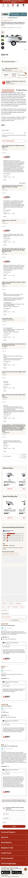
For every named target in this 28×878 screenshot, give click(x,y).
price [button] (3, 606)
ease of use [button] (4, 610)
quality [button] (22, 606)
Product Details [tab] (8, 90)
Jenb (3, 252)
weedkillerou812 (6, 432)
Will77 (3, 284)
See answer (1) (22, 183)
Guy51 (3, 148)
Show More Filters (5, 613)
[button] (17, 2)
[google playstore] (17, 872)
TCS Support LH (6, 308)
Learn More (13, 2)
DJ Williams (4, 346)
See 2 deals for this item (9, 61)
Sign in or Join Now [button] (10, 83)
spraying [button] (4, 603)
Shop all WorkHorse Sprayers (7, 20)
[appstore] (5, 872)
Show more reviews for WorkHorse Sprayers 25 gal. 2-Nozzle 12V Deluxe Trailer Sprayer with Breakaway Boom (14, 801)
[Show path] (6, 17)
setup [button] (8, 606)
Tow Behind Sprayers (13, 17)
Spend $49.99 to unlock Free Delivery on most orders (14, 1)
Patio (3, 221)
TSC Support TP (6, 384)
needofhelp (4, 397)
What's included (8, 69)
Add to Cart (10, 488)
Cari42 (3, 373)
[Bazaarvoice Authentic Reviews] (9, 531)
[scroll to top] (25, 869)
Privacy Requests (4, 875)
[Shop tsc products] (14, 14)
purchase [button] (11, 603)
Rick (3, 188)
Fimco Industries (6, 173)
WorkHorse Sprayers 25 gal (8, 319)
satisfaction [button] (18, 603)
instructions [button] (15, 606)
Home (2, 17)
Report (4, 179)
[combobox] (15, 140)
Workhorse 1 (6, 445)
